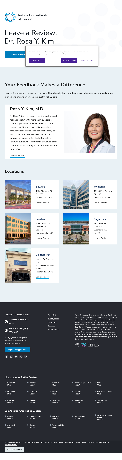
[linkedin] (16, 356)
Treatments (52, 322)
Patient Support (53, 329)
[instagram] (11, 356)
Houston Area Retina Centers (21, 377)
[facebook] (6, 356)
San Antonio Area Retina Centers (23, 411)
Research (51, 326)
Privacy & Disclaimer (66, 442)
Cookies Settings (86, 60)
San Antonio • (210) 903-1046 (18, 330)
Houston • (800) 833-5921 (19, 321)
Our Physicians (53, 319)
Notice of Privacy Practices (85, 442)
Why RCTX (52, 315)
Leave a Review (17, 54)
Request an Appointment (17, 350)
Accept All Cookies (69, 60)
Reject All (36, 60)
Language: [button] (14, 449)
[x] (21, 356)
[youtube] (25, 356)
